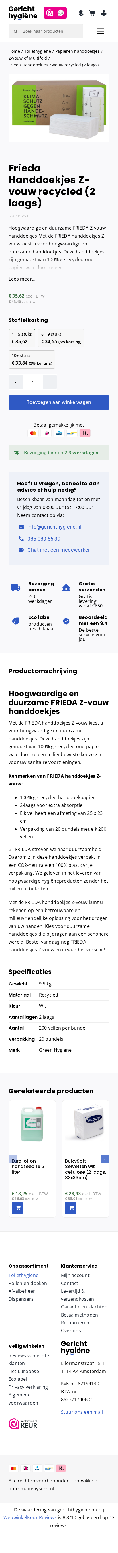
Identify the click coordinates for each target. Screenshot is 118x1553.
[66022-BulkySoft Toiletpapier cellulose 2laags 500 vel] (75, 1343)
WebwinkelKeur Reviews (30, 1517)
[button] (13, 1159)
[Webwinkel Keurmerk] (33, 1423)
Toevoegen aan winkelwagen (59, 402)
